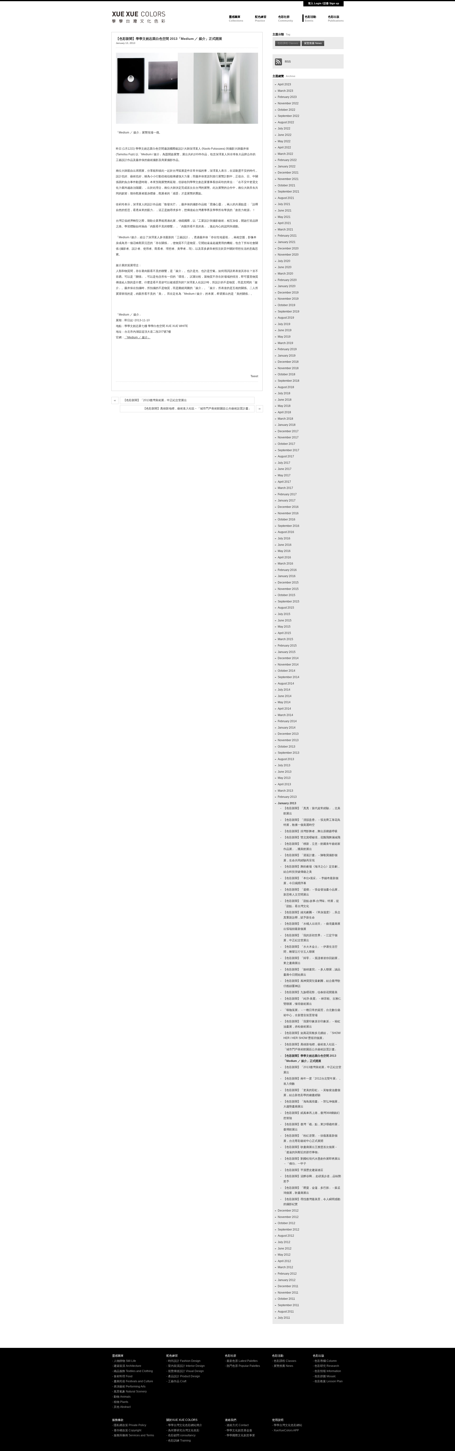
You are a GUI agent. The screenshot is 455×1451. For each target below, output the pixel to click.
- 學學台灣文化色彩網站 (287, 1425)
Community (285, 20)
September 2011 (288, 1305)
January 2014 (287, 727)
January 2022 (287, 166)
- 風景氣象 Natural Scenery (129, 1391)
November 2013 (288, 740)
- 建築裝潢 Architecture (126, 1366)
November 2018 (288, 368)
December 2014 (288, 658)
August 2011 (286, 1311)
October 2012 (286, 1223)
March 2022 (285, 154)
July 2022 (284, 128)
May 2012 (284, 1254)
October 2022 (286, 109)
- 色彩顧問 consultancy (181, 1435)
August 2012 (286, 1235)
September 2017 (288, 450)
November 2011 (288, 1292)
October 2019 (286, 305)
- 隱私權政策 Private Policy (129, 1425)
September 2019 (288, 311)
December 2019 (288, 292)
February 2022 (287, 160)
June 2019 (284, 330)
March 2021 (285, 229)
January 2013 (287, 803)
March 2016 (285, 563)
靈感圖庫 (234, 16)
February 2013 (287, 797)
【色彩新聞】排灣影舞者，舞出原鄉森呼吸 (310, 831)
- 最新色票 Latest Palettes (241, 1361)
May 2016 (284, 551)
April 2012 (284, 1261)
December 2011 (288, 1286)
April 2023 (284, 84)
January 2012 (287, 1280)
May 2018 (284, 406)
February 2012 (287, 1273)
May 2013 (284, 778)
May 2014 (284, 702)
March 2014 (285, 715)
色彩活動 (310, 16)
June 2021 (284, 210)
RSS (286, 61)
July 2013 (284, 765)
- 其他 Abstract (121, 1407)
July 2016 (284, 538)
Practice (260, 20)
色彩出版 (333, 16)
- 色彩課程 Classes (284, 1361)
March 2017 (285, 488)
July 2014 (284, 689)
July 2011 (284, 1317)
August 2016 (286, 532)
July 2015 (284, 614)
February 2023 (287, 97)
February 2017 (287, 494)
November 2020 (288, 254)
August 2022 (286, 122)
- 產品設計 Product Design (183, 1376)
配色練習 (260, 16)
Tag (288, 34)
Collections (236, 20)
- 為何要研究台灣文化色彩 (182, 1430)
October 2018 (286, 374)
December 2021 (288, 172)
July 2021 (284, 204)
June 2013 (284, 771)
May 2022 (284, 141)
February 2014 (287, 721)
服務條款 (117, 1420)
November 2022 (288, 103)
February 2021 (287, 235)
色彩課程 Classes (288, 43)
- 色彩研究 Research (326, 1366)
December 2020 (288, 248)
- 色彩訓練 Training (178, 1440)
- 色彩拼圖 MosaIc (324, 1376)
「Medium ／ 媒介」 (137, 337)
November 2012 (288, 1217)
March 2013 (285, 790)
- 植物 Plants (120, 1402)
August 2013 (286, 759)
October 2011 (286, 1298)
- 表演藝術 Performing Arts (129, 1386)
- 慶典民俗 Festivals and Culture (132, 1381)
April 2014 (284, 708)
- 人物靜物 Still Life (124, 1361)
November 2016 (288, 513)
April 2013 (284, 784)
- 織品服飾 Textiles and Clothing (132, 1371)
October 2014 (286, 670)
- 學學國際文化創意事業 (240, 1435)
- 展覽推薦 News (282, 1366)
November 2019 (288, 298)
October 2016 (286, 519)
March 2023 (285, 90)
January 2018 (287, 425)
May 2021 (284, 217)
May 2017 (284, 475)
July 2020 (284, 261)
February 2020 (287, 280)
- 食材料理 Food (122, 1376)
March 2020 (285, 273)
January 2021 (287, 242)
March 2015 (285, 639)
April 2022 (284, 147)
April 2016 (284, 557)
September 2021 (288, 191)
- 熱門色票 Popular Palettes (242, 1366)
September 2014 (288, 677)
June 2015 (284, 620)
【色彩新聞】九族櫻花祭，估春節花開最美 (310, 992)
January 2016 (287, 576)
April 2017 (284, 481)
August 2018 (286, 387)
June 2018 (284, 399)
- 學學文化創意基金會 (238, 1430)
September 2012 (288, 1229)
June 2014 (284, 696)
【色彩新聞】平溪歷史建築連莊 (303, 1170)
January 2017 (287, 500)
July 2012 (284, 1242)
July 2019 (284, 324)
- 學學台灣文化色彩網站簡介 (184, 1425)
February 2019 (287, 349)
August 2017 (286, 456)
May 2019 (284, 336)
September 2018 (288, 380)
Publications (336, 20)
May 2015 (284, 626)
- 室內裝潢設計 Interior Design (185, 1366)
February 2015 (287, 645)
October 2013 (286, 746)
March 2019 (285, 343)
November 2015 (288, 589)
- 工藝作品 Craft (176, 1381)
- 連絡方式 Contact (237, 1425)
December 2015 (288, 582)
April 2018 (284, 412)
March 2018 (285, 418)
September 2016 (288, 526)
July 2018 (284, 393)
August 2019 (286, 317)
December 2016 (288, 507)
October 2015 (286, 595)
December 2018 (288, 361)
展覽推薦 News (313, 43)
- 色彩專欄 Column (325, 1361)
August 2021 (286, 198)
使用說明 (277, 1420)
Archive (290, 76)
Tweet (254, 376)
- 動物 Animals (121, 1396)
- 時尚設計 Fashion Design (183, 1361)
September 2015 (288, 601)
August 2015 (286, 607)
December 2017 (288, 431)
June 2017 (284, 469)
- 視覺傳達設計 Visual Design (185, 1371)
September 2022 (288, 116)
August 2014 (286, 683)
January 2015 (287, 652)
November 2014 (288, 664)
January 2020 (287, 286)
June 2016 (284, 544)
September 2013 (288, 752)
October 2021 (286, 185)
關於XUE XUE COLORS (181, 1420)
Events (309, 20)
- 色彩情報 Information (327, 1371)
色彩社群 (284, 16)
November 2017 (288, 437)
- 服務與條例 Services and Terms (133, 1435)
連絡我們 (230, 1420)
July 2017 (284, 462)
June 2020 (284, 267)
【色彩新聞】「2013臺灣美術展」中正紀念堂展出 (155, 400)
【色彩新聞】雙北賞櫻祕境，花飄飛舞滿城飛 (311, 837)
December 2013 (288, 733)
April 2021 (284, 223)
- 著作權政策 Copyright (126, 1430)
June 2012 (284, 1248)
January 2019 (287, 355)
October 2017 (286, 443)
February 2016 (287, 570)
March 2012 (285, 1267)
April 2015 (284, 633)
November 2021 (288, 179)
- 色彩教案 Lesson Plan (328, 1381)
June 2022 (284, 135)
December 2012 (288, 1210)
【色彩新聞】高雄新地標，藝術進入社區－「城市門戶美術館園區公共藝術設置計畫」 (197, 408)
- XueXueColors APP (285, 1430)
